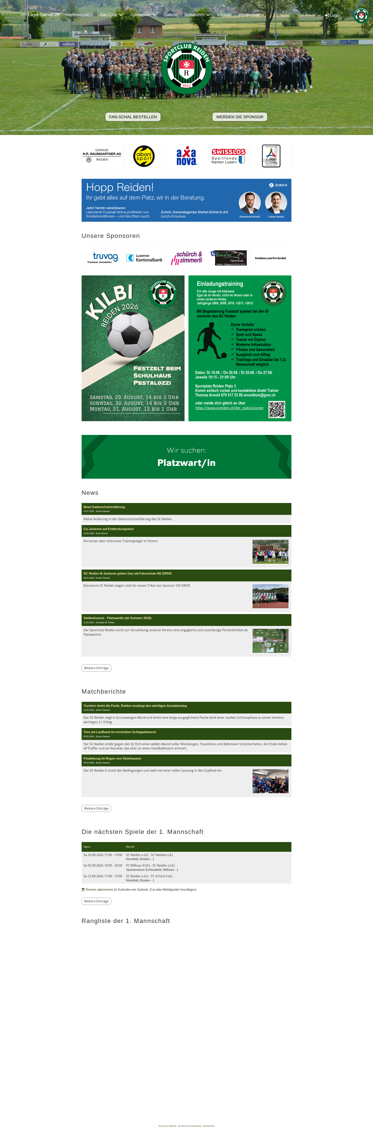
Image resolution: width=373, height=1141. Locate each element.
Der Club (108, 14)
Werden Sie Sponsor (239, 117)
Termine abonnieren (99, 889)
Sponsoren (140, 14)
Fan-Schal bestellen (133, 117)
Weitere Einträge (96, 668)
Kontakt (224, 14)
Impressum (249, 14)
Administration (208, 1126)
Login (335, 15)
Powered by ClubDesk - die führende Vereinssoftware (179, 1126)
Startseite (12, 14)
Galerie (170, 14)
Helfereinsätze (79, 14)
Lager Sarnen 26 (43, 14)
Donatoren (194, 14)
